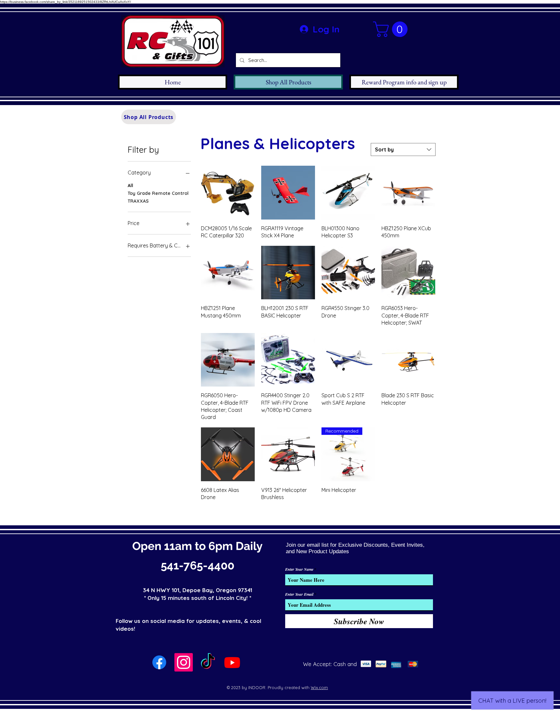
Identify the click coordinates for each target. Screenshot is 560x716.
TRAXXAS (138, 201)
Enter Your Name (299, 569)
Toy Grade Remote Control (158, 193)
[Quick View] (228, 193)
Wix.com (319, 687)
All (130, 185)
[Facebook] (159, 662)
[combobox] (403, 149)
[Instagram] (183, 662)
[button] (392, 29)
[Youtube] (232, 662)
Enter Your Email (299, 594)
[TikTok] (208, 662)
